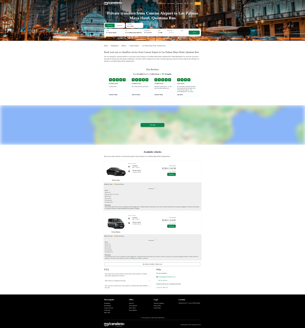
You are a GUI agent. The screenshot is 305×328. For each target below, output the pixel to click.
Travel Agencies (133, 305)
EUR (191, 3)
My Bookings (161, 3)
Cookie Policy (157, 308)
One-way (110, 25)
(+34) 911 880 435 (162, 287)
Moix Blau (154, 317)
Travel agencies (171, 3)
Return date (169, 30)
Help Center (179, 3)
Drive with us (132, 308)
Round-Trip (119, 25)
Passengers (129, 24)
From (107, 30)
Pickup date (147, 30)
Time (159, 30)
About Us (131, 303)
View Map (152, 125)
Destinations (107, 303)
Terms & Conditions (159, 303)
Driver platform (133, 310)
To (126, 30)
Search (194, 32)
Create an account (108, 308)
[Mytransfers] (113, 3)
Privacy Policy (157, 305)
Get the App (107, 310)
